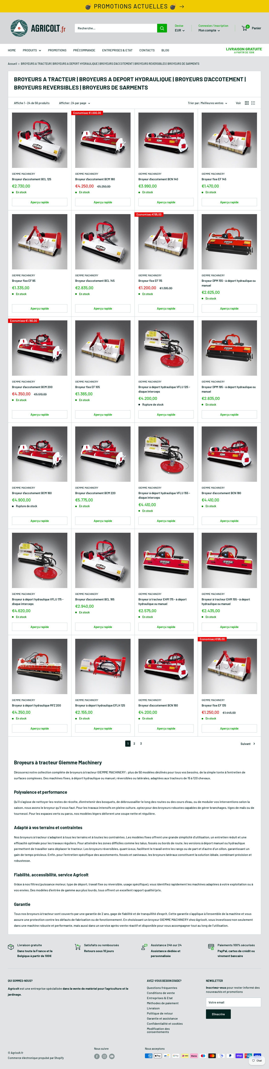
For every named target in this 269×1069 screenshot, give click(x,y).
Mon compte (208, 30)
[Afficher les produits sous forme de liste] (253, 103)
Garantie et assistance (162, 1018)
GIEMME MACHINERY (23, 173)
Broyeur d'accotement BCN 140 (158, 179)
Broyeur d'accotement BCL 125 (31, 179)
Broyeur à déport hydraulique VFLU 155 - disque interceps (164, 495)
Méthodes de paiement (163, 1003)
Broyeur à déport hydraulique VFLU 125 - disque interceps (164, 389)
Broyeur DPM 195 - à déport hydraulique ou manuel (229, 389)
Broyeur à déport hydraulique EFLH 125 (100, 705)
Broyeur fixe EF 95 (23, 280)
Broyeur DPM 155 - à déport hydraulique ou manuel (229, 283)
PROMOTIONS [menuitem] (57, 50)
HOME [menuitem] (12, 50)
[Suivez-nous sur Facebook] (97, 1056)
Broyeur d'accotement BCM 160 (32, 493)
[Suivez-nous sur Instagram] (104, 1056)
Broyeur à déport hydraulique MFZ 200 (36, 705)
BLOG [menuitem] (165, 50)
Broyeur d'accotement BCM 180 (95, 179)
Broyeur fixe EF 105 (87, 387)
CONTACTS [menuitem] (147, 50)
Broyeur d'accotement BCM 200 (32, 387)
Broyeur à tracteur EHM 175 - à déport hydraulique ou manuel (162, 601)
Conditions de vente (161, 993)
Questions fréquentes (162, 987)
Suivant (246, 743)
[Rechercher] (162, 28)
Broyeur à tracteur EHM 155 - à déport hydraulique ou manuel (226, 601)
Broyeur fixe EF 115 (150, 280)
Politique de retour (160, 1013)
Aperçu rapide (40, 202)
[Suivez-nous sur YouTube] (112, 1056)
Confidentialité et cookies (165, 1023)
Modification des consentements (158, 1030)
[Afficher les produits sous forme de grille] (247, 103)
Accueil (12, 63)
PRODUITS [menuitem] (30, 50)
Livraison (153, 1008)
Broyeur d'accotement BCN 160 (158, 705)
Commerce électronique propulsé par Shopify (36, 1058)
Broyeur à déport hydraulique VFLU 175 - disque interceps (37, 601)
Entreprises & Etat (160, 998)
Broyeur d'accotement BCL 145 (95, 280)
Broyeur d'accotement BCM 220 (95, 493)
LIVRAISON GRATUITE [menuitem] (244, 49)
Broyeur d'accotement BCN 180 (221, 493)
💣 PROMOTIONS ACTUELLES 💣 (131, 6)
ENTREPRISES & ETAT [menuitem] (117, 50)
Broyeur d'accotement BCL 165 (94, 599)
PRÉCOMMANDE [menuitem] (84, 50)
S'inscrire (218, 1014)
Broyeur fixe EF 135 (214, 705)
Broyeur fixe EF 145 (214, 179)
